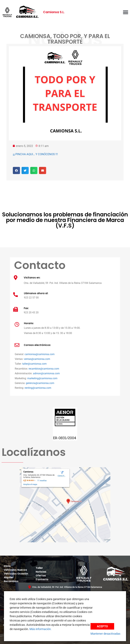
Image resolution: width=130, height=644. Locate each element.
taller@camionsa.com (34, 363)
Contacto (42, 579)
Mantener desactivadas (105, 633)
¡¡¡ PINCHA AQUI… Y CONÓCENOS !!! (35, 154)
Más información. (40, 629)
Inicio (7, 566)
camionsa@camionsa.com (40, 354)
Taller (39, 568)
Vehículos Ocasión (16, 573)
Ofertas (41, 575)
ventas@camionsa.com (37, 358)
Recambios (11, 581)
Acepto (102, 626)
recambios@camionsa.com (44, 368)
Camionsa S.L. (54, 12)
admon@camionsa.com (46, 373)
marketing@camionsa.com (42, 378)
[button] (125, 12)
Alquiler (8, 577)
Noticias (41, 572)
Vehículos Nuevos (15, 570)
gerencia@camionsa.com (40, 383)
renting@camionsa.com (38, 387)
